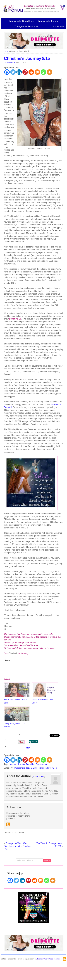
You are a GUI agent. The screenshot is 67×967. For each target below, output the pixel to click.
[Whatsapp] (43, 72)
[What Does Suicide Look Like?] (44, 690)
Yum (28, 748)
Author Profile (38, 776)
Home (6, 51)
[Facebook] (7, 72)
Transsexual (41, 764)
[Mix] (37, 72)
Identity (21, 764)
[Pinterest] (25, 72)
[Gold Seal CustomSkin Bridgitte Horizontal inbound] (34, 49)
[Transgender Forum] (33, 11)
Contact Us (58, 26)
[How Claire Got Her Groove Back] (16, 690)
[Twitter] (13, 72)
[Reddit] (31, 72)
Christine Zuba (9, 62)
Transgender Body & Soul (25, 768)
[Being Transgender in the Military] (16, 714)
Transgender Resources (26, 26)
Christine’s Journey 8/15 (27, 58)
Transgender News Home (21, 21)
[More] (49, 72)
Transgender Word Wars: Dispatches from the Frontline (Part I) (17, 846)
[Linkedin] (19, 72)
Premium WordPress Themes (48, 959)
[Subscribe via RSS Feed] (8, 824)
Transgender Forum (48, 21)
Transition (30, 764)
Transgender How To (47, 768)
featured (13, 764)
